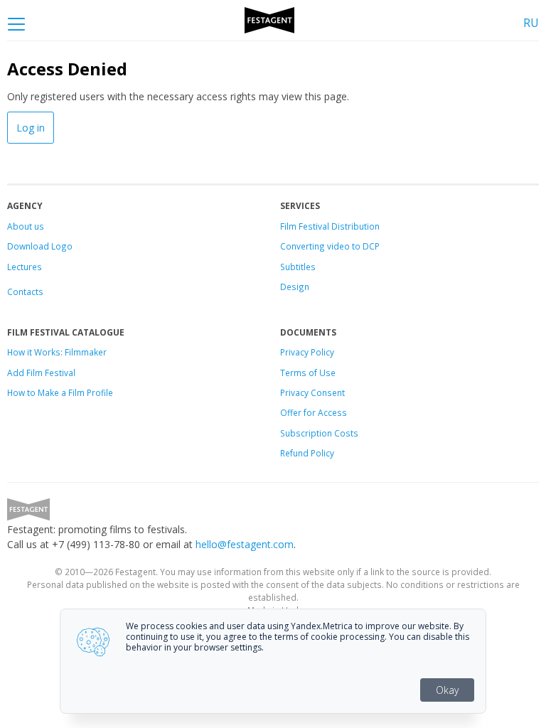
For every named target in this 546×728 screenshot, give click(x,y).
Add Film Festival (41, 372)
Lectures (24, 266)
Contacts (25, 291)
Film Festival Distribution (330, 226)
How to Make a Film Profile (60, 392)
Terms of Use (308, 372)
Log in (30, 127)
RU (531, 23)
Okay (447, 690)
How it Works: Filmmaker (57, 352)
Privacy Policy (307, 352)
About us (25, 226)
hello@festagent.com (245, 544)
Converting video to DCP (330, 246)
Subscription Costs (319, 433)
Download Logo (40, 246)
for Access (324, 412)
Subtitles (298, 266)
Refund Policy (307, 453)
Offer (290, 412)
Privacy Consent (312, 392)
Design (294, 286)
